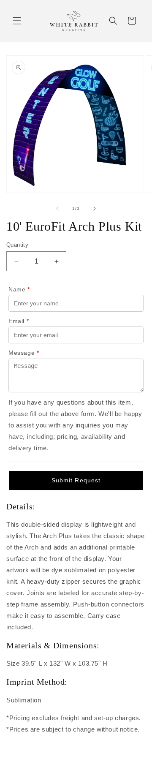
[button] (17, 20)
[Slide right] (94, 208)
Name (19, 289)
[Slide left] (57, 208)
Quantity (17, 245)
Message (23, 352)
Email (18, 321)
